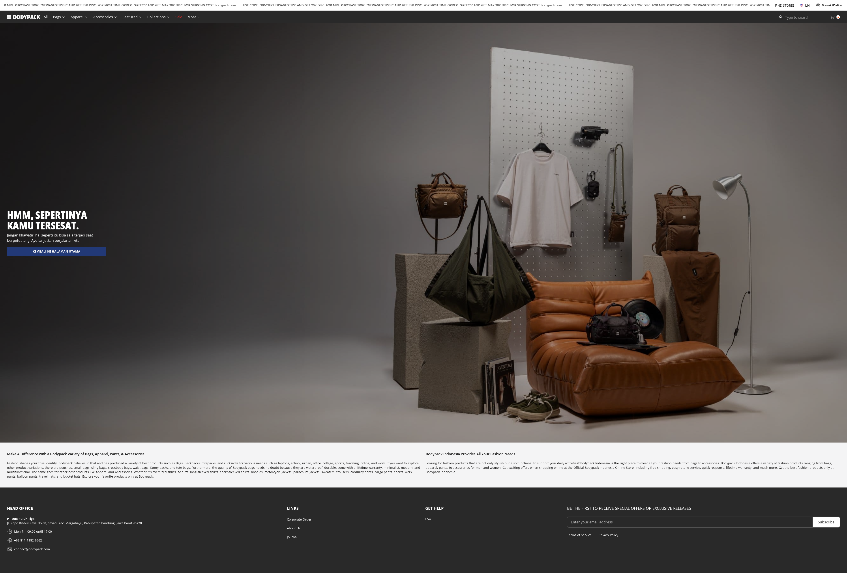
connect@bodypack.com (32, 549)
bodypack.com (185, 5)
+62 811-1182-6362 (28, 540)
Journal (292, 537)
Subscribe (826, 522)
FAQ (428, 519)
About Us (293, 528)
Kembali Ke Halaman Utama (56, 251)
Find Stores (785, 5)
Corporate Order (299, 519)
